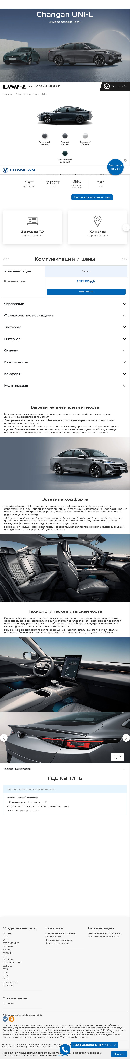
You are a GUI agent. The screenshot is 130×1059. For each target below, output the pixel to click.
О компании (15, 998)
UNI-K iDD (8, 986)
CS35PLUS (8, 960)
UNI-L (5, 956)
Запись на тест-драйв (57, 943)
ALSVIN (6, 950)
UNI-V (6, 940)
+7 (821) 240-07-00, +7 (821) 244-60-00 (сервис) (38, 806)
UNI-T (5, 973)
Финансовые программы (58, 940)
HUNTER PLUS (10, 982)
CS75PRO (7, 934)
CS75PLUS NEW (11, 943)
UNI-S (5, 937)
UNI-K (5, 979)
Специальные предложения (60, 934)
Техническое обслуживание (103, 937)
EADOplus (8, 953)
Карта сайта (9, 1004)
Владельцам (101, 928)
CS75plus (7, 966)
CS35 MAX (8, 947)
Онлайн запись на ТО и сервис (104, 934)
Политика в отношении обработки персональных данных (33, 1045)
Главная (7, 94)
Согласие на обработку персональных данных (27, 1047)
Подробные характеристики (92, 197)
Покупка (54, 928)
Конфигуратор (53, 937)
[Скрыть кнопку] (125, 160)
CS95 (5, 969)
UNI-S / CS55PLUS (12, 963)
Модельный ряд (26, 94)
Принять (119, 1054)
